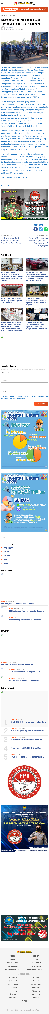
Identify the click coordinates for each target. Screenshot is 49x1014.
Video (6, 563)
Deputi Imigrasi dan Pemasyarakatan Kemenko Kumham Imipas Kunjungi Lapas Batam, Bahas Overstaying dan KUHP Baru (12, 276)
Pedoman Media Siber (36, 969)
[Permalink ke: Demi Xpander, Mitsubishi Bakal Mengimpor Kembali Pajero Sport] (24, 647)
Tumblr (37, 981)
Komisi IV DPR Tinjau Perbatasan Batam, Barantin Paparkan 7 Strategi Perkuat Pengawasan (36, 301)
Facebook (14, 977)
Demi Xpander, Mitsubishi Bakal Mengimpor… (17, 664)
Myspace (37, 991)
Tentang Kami (12, 966)
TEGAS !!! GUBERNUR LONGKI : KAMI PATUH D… (27, 757)
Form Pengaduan (12, 969)
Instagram (13, 987)
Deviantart (13, 991)
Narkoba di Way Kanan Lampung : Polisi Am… (27, 739)
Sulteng (14, 755)
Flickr (37, 997)
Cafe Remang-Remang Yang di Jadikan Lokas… (28, 731)
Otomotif (4, 662)
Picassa (14, 997)
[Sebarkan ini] (35, 229)
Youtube (37, 994)
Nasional (14, 746)
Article (7, 552)
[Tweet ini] (41, 229)
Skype (14, 994)
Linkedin (37, 987)
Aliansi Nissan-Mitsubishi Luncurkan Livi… (24, 680)
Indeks (12, 956)
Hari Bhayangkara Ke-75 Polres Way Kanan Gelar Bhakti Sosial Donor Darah (11, 239)
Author (7, 556)
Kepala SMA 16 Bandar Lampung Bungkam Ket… (28, 722)
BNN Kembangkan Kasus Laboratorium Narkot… (26, 611)
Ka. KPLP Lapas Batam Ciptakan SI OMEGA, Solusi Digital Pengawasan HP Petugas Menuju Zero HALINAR (36, 325)
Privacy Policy (12, 962)
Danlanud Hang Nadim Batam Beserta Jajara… (26, 620)
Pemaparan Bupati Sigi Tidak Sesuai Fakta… (27, 748)
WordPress (37, 984)
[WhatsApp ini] (46, 229)
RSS (25, 1001)
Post (6, 559)
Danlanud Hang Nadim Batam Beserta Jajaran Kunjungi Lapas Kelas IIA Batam (12, 300)
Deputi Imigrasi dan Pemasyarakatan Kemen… (18, 603)
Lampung (14, 720)
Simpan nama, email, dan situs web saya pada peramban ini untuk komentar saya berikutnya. (24, 397)
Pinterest (14, 981)
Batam (3, 601)
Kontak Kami (36, 966)
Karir (12, 959)
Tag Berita (8, 548)
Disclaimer (36, 962)
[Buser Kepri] (24, 3)
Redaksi (36, 959)
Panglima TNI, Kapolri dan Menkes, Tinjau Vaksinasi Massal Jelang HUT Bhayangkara (38, 240)
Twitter (37, 977)
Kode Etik (36, 956)
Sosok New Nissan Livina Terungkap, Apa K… (25, 672)
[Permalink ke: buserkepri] (3, 28)
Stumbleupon (13, 984)
